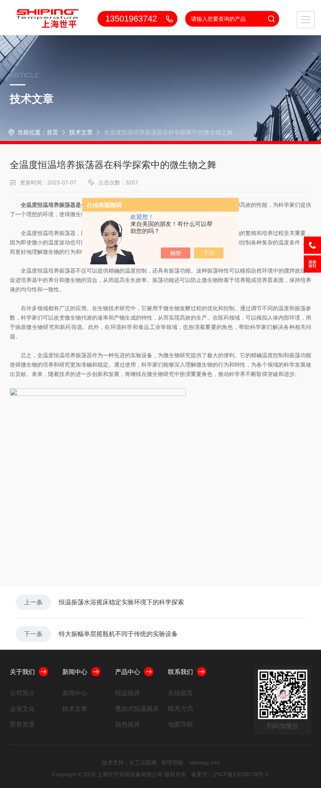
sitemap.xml (204, 762)
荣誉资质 (22, 724)
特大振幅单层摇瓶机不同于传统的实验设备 (118, 634)
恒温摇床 (127, 693)
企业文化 (22, 708)
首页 (52, 132)
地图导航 (180, 724)
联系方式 (180, 708)
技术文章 (81, 132)
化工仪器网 (143, 762)
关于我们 (22, 672)
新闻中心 (74, 672)
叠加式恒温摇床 (137, 708)
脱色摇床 (127, 724)
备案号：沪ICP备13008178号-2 (230, 774)
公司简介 (22, 693)
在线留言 (180, 693)
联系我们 (180, 672)
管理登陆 (172, 762)
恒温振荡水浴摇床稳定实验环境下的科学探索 (121, 602)
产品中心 (127, 672)
